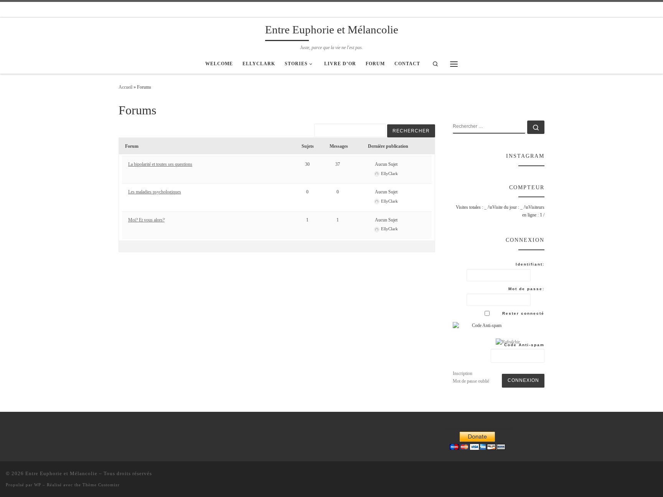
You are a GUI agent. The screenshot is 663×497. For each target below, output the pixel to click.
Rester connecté (523, 313)
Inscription (462, 373)
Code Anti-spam (524, 345)
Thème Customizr (101, 484)
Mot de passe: (526, 289)
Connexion (523, 380)
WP (37, 484)
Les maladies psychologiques (154, 192)
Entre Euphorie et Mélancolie (61, 473)
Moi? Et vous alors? (146, 220)
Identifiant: (530, 264)
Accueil (125, 87)
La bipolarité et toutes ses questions (160, 164)
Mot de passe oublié (471, 381)
